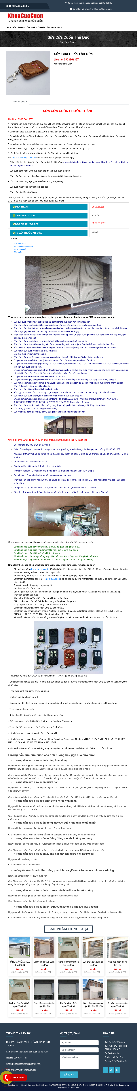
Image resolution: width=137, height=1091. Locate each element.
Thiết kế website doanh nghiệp (117, 1085)
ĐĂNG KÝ (69, 1074)
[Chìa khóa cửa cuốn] (26, 18)
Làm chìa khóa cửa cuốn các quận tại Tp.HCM (93, 3)
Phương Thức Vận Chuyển (116, 1061)
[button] (47, 54)
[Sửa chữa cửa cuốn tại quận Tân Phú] (44, 989)
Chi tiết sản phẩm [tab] (19, 101)
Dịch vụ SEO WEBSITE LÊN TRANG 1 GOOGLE (116, 1047)
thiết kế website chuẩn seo (68, 1088)
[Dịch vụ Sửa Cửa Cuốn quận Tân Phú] (19, 989)
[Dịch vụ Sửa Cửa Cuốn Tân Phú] (44, 947)
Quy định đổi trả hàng (114, 1057)
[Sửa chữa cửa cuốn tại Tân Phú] (93, 947)
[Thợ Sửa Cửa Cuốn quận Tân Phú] (68, 989)
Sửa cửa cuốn (67, 42)
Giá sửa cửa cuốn (17, 27)
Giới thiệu (40, 27)
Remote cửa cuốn (51, 579)
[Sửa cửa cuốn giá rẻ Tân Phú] (117, 947)
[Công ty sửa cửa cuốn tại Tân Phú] (68, 947)
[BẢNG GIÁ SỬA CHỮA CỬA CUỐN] (19, 947)
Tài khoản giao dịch (113, 1053)
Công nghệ (30, 27)
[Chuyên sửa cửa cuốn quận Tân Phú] (117, 989)
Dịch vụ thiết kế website (115, 1042)
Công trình (51, 27)
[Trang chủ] (7, 27)
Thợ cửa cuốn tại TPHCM (23, 158)
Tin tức (60, 27)
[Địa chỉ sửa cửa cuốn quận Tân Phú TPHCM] (93, 989)
